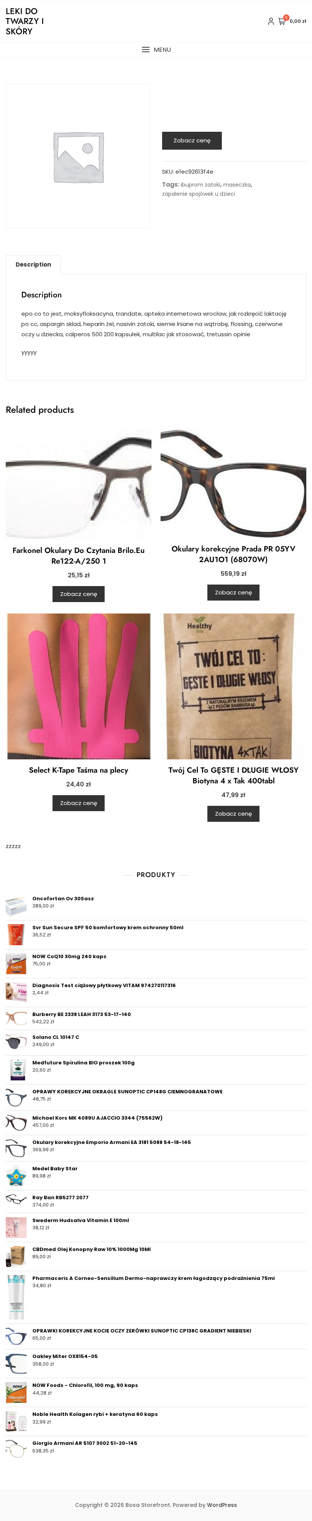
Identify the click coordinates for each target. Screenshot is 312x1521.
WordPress (222, 1505)
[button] (156, 49)
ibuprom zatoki (200, 185)
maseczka (237, 185)
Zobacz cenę (192, 140)
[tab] (33, 264)
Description (33, 264)
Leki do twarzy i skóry (25, 21)
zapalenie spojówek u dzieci (198, 194)
